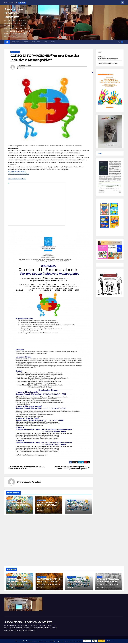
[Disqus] (48, 538)
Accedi (100, 153)
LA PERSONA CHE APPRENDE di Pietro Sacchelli (17, 504)
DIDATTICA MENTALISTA (31, 42)
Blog (53, 42)
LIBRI (45, 42)
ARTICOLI (15, 42)
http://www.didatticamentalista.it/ (18, 174)
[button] (118, 42)
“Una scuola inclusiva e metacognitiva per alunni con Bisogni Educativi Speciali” (70, 468)
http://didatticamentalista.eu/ (17, 171)
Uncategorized (15, 51)
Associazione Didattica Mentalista (13, 13)
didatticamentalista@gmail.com (108, 59)
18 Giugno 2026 (44, 584)
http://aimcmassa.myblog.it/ (17, 179)
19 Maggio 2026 (104, 584)
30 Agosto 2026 (14, 584)
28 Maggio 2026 (74, 584)
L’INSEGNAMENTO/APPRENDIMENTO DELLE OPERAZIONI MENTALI (27, 468)
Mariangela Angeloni (25, 65)
